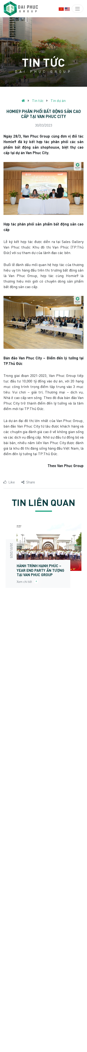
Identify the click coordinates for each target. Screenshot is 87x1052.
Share (30, 482)
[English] (67, 8)
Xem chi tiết (25, 582)
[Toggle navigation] (77, 9)
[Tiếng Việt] (61, 8)
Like (11, 482)
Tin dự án (58, 100)
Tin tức (38, 100)
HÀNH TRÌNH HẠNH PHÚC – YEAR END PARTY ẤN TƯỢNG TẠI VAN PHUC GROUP (40, 570)
